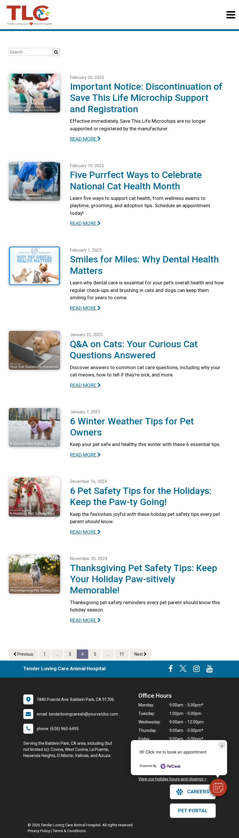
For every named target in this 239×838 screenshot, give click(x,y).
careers (198, 791)
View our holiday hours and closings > (172, 779)
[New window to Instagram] (196, 670)
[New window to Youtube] (209, 670)
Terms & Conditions (69, 831)
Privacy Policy (39, 831)
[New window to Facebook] (171, 670)
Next (139, 654)
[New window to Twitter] (183, 670)
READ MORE (83, 139)
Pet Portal (193, 810)
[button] (218, 787)
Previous (24, 654)
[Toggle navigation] (231, 15)
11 (121, 654)
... (57, 654)
